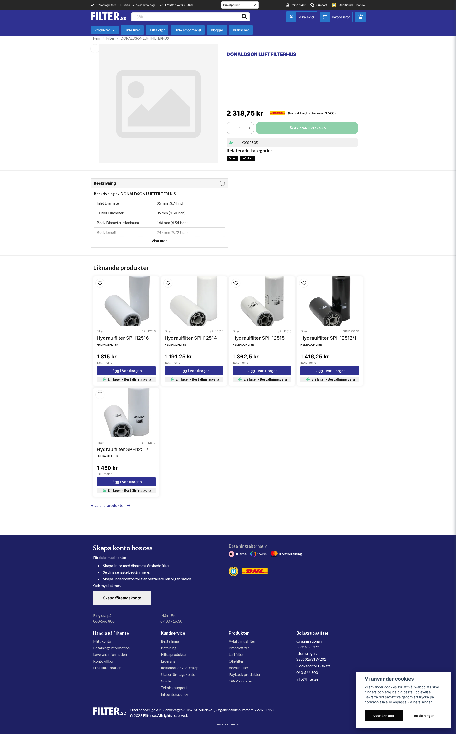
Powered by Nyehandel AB (228, 724)
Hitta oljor (157, 30)
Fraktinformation (107, 667)
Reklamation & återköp (180, 667)
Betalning (168, 647)
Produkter (106, 31)
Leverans (168, 661)
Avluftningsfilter (242, 641)
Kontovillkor (103, 661)
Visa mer (159, 240)
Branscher (241, 30)
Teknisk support (174, 687)
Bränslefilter (239, 647)
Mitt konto (102, 641)
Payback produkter (245, 674)
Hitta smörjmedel (188, 30)
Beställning (170, 641)
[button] (95, 48)
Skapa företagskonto (122, 598)
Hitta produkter (174, 654)
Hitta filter (132, 30)
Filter (110, 38)
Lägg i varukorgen (126, 370)
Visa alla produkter (108, 505)
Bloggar (217, 30)
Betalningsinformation (111, 647)
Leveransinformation (110, 654)
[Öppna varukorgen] (360, 16)
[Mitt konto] (301, 16)
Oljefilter (236, 661)
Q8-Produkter (240, 681)
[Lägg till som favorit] (336, 17)
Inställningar (424, 716)
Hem (96, 38)
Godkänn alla (383, 716)
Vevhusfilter (238, 667)
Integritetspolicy (174, 694)
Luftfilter (247, 158)
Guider (166, 681)
